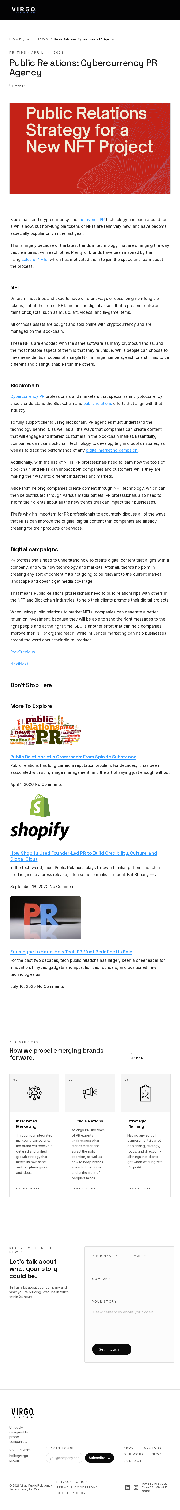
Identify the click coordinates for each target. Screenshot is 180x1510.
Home (15, 39)
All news (38, 39)
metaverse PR (92, 219)
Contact (133, 1461)
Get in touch (112, 1349)
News (157, 1454)
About (130, 1447)
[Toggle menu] (165, 10)
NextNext (19, 664)
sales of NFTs (34, 259)
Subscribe (99, 1458)
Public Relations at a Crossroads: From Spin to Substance (73, 757)
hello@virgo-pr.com (19, 1458)
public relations (97, 403)
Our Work (134, 1454)
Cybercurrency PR (27, 396)
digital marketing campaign (112, 450)
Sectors (153, 1447)
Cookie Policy (71, 1493)
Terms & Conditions (77, 1487)
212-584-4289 (20, 1450)
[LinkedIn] (127, 1487)
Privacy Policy (72, 1481)
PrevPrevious (22, 652)
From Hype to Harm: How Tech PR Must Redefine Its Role (71, 952)
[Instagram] (136, 1487)
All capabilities (151, 1056)
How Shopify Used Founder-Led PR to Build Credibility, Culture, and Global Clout (83, 856)
